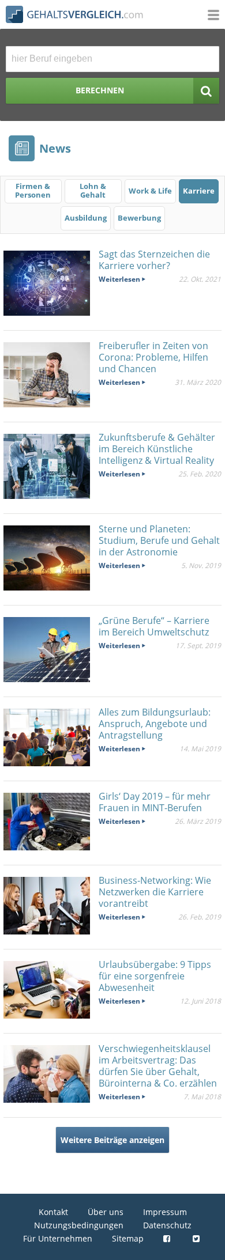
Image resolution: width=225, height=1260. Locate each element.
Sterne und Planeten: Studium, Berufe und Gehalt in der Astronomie (159, 540)
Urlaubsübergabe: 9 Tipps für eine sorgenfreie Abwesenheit (155, 976)
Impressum (165, 1211)
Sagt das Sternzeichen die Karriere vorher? (154, 260)
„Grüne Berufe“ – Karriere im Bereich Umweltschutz (154, 626)
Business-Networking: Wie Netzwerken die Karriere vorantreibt (155, 892)
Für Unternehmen (57, 1238)
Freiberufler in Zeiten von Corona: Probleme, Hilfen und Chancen (153, 357)
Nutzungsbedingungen (78, 1225)
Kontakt (53, 1211)
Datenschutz (167, 1225)
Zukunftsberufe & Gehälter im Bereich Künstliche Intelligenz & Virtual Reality (157, 449)
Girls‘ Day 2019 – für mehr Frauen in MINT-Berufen (155, 802)
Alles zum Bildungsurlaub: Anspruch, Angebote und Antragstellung (155, 723)
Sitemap (128, 1238)
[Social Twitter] (197, 1238)
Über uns (105, 1211)
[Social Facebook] (168, 1238)
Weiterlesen (119, 279)
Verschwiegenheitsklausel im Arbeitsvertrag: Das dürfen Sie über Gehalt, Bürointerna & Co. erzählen (158, 1065)
